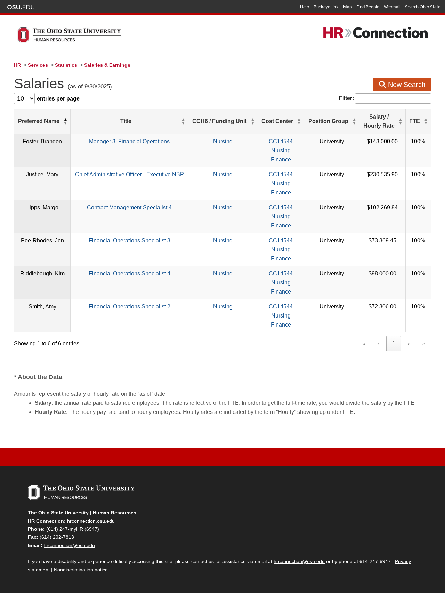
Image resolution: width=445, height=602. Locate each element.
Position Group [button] (328, 121)
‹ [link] (379, 343)
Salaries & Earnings (107, 65)
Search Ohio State (422, 7)
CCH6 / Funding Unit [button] (219, 121)
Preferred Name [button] (38, 121)
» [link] (423, 343)
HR (17, 65)
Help (304, 7)
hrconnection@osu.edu (69, 545)
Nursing (223, 141)
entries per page (58, 99)
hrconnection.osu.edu (91, 521)
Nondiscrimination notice (81, 569)
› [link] (409, 343)
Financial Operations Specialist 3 (129, 240)
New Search (406, 84)
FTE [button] (414, 121)
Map (347, 7)
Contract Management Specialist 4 (129, 207)
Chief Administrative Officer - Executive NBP (129, 174)
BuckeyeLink (326, 7)
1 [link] (393, 343)
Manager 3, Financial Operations (129, 141)
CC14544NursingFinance (281, 150)
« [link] (363, 343)
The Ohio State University (21, 7)
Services (38, 65)
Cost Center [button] (277, 121)
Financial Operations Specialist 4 (129, 273)
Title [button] (125, 121)
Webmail (392, 7)
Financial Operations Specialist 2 (129, 307)
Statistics (66, 65)
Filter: (346, 98)
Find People (367, 7)
